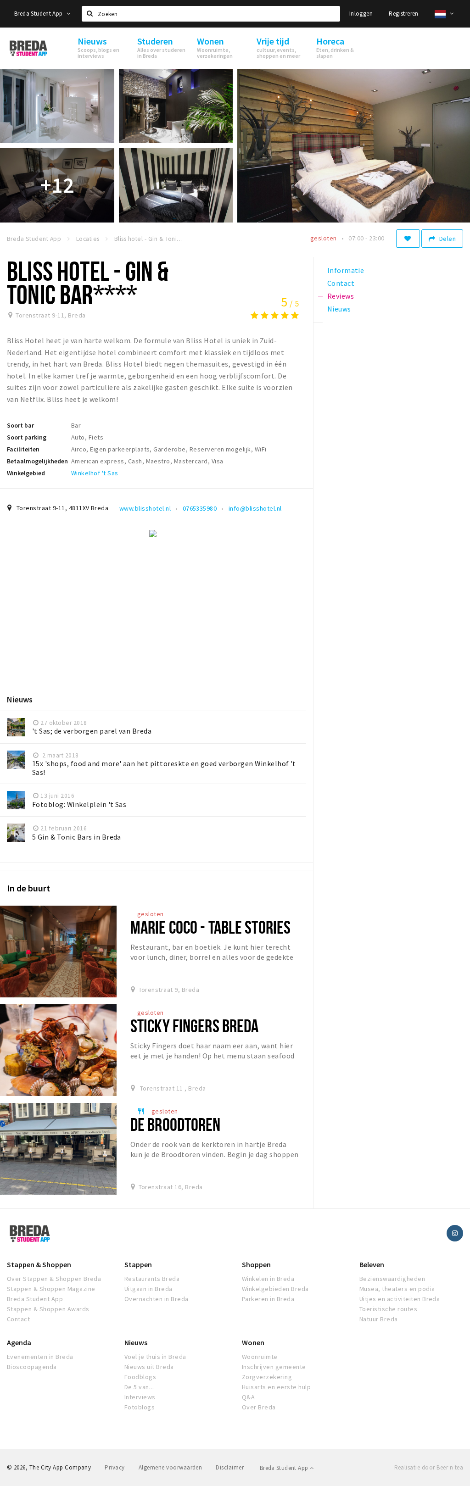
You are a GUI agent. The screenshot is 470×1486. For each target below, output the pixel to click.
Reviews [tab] (340, 296)
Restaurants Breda (151, 1279)
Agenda (19, 1342)
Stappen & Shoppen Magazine (51, 1289)
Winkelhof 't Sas (94, 473)
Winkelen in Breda (268, 1279)
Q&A (248, 1397)
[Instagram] (455, 1233)
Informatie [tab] (345, 270)
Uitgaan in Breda (148, 1289)
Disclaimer (230, 1467)
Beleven (371, 1264)
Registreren (403, 13)
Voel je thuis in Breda (155, 1356)
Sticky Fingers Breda (194, 1025)
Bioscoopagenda (32, 1367)
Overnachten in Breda (156, 1299)
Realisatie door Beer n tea (428, 1467)
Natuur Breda (378, 1319)
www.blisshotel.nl (145, 508)
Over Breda (259, 1407)
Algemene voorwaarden (170, 1467)
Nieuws (135, 1342)
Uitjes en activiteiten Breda (399, 1299)
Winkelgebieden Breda (275, 1289)
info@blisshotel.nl (255, 508)
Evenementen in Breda (40, 1356)
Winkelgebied (26, 473)
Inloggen (361, 13)
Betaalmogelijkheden (37, 461)
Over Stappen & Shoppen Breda (54, 1279)
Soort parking (26, 437)
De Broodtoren (175, 1124)
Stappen (138, 1264)
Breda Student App (39, 13)
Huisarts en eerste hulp (276, 1387)
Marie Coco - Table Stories (210, 927)
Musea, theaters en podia (397, 1289)
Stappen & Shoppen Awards (48, 1309)
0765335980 (200, 508)
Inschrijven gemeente (274, 1367)
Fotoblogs (139, 1407)
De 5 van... (139, 1387)
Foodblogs (140, 1377)
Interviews (140, 1397)
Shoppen (256, 1264)
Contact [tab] (340, 283)
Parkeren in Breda (268, 1299)
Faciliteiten (23, 449)
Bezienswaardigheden (392, 1279)
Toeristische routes (388, 1309)
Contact (18, 1319)
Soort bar (20, 425)
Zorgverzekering (267, 1377)
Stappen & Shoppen (39, 1264)
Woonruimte (260, 1356)
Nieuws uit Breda (149, 1367)
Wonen (253, 1342)
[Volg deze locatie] (408, 238)
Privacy (114, 1467)
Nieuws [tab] (339, 308)
